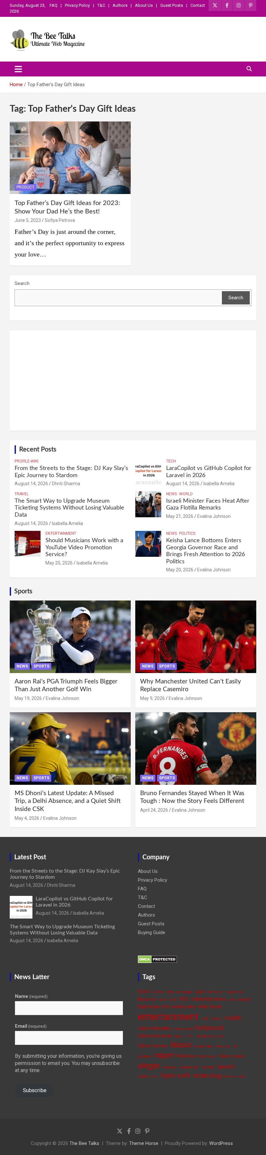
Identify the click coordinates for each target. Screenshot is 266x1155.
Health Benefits (154, 1028)
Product (25, 187)
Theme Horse (143, 1143)
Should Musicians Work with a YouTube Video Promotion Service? (84, 547)
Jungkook (205, 1036)
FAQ (53, 5)
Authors (120, 5)
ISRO (189, 1036)
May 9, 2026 (152, 698)
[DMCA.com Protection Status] (157, 959)
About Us (144, 5)
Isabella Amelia (219, 483)
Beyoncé (146, 999)
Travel (22, 494)
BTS (183, 999)
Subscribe (34, 1090)
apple (201, 991)
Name (31, 996)
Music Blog (203, 1046)
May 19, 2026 (28, 698)
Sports (23, 591)
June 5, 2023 (28, 220)
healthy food (183, 1029)
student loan (147, 1076)
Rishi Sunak (206, 1056)
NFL (236, 1046)
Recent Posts (37, 449)
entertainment (168, 1016)
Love (220, 1036)
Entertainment (60, 533)
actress (158, 992)
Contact (197, 5)
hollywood (210, 1028)
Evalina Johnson (214, 516)
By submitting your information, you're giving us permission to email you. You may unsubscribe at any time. (68, 1063)
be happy (216, 992)
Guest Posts (171, 5)
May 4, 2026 (27, 818)
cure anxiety (240, 999)
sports (208, 1067)
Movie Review (152, 1046)
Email (31, 1026)
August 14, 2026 (31, 483)
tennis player (235, 1076)
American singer (180, 992)
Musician (222, 1046)
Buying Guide (151, 932)
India (179, 1036)
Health (232, 1017)
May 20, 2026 (59, 563)
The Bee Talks (84, 1143)
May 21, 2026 (179, 516)
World (186, 494)
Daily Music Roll (153, 1006)
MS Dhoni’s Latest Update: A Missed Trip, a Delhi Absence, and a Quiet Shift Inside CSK (68, 801)
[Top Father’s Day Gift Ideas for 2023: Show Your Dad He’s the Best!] (70, 157)
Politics (187, 533)
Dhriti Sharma (66, 483)
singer (149, 1065)
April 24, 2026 (154, 810)
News (171, 494)
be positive (234, 992)
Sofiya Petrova (60, 220)
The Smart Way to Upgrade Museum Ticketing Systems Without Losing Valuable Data (69, 508)
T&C (101, 5)
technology (208, 1075)
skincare (170, 1067)
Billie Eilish (167, 1000)
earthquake (183, 1006)
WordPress (221, 1143)
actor (143, 991)
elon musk (210, 1006)
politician (145, 1056)
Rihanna (185, 1055)
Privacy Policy (77, 5)
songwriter (189, 1067)
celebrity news (208, 999)
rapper (165, 1055)
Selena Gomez (231, 1056)
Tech (171, 461)
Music (181, 1044)
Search (22, 283)
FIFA (204, 1019)
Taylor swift (175, 1075)
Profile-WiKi (26, 461)
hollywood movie (155, 1035)
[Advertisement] (133, 380)
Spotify (226, 1066)
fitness (216, 1019)
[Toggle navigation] (18, 69)
